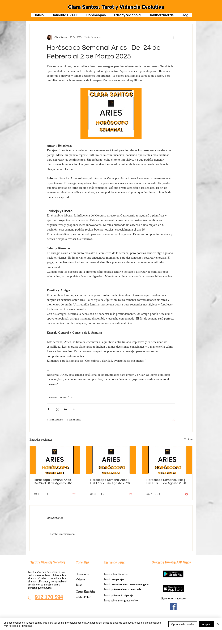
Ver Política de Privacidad (18, 625)
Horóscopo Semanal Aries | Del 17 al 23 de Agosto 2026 (110, 481)
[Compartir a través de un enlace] (74, 409)
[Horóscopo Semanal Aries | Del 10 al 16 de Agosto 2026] (167, 460)
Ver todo (188, 439)
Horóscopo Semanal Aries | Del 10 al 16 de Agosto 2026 (166, 481)
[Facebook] (173, 606)
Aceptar (206, 624)
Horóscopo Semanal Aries (60, 397)
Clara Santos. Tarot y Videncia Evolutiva (116, 7)
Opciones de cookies (182, 624)
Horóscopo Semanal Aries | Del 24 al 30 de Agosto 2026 (53, 481)
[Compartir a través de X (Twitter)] (57, 409)
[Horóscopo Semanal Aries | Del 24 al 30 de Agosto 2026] (55, 460)
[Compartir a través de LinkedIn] (65, 409)
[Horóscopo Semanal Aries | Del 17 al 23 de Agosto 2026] (111, 460)
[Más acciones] (173, 37)
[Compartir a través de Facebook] (48, 409)
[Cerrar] (218, 624)
